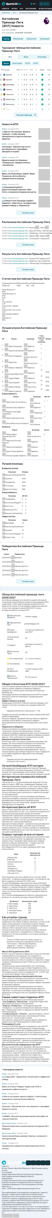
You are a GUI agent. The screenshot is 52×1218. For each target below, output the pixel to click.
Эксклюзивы (30, 9)
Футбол (14, 9)
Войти (46, 4)
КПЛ (21, 9)
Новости (5, 9)
